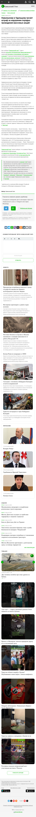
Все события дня (29, 547)
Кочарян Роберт (8, 449)
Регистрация (18, 255)
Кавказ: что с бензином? (10, 10)
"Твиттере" (5, 125)
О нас (2, 787)
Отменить (18, 260)
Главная (3, 12)
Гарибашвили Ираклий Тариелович (14, 472)
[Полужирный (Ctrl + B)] (4, 238)
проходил (8, 52)
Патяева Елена (8, 496)
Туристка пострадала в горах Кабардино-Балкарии (16, 412)
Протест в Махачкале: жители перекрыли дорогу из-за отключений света (17, 642)
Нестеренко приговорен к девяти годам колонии (16, 306)
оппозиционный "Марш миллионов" (21, 52)
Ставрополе (5, 153)
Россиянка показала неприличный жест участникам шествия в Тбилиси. (14, 767)
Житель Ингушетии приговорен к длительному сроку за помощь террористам (16, 544)
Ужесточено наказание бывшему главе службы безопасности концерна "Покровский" (16, 529)
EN (5, 1)
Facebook (6, 175)
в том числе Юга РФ (24, 155)
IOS (26, 162)
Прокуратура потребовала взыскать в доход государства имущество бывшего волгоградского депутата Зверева (17, 289)
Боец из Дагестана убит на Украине (12, 522)
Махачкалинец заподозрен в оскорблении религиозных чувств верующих (14, 508)
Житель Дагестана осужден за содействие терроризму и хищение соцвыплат (14, 515)
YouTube (6, 178)
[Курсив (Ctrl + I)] (8, 238)
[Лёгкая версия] (8, 2)
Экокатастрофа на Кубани (27, 10)
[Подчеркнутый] (11, 238)
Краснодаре (12, 153)
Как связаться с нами (15, 787)
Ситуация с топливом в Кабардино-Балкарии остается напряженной (17, 383)
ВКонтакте (19, 175)
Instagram (12, 175)
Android (22, 162)
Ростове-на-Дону (21, 153)
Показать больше (18, 772)
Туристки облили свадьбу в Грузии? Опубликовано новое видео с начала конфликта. (17, 673)
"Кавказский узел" (14, 50)
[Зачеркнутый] (14, 238)
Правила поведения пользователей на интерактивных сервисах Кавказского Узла (18, 806)
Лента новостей (11, 12)
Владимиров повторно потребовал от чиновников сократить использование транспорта (17, 536)
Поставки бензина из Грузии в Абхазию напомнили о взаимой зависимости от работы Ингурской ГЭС (16, 337)
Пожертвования (31, 787)
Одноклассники (27, 175)
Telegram (6, 169)
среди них (17, 58)
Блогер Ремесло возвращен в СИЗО (14, 354)
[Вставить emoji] (19, 238)
